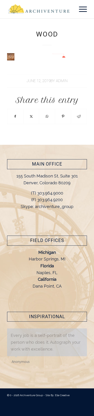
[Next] (82, 333)
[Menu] (80, 9)
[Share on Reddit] (79, 116)
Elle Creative (62, 395)
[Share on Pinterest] (63, 116)
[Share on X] (31, 116)
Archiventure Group (31, 395)
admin (62, 80)
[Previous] (72, 333)
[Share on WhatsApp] (47, 116)
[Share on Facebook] (15, 116)
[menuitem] (80, 9)
